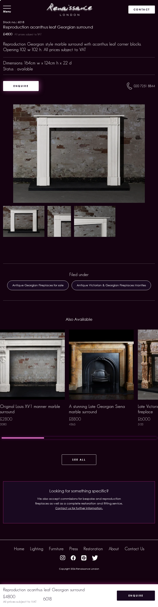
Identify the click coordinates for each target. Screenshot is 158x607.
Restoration (93, 548)
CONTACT (142, 9)
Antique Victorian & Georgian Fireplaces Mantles (111, 285)
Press (73, 548)
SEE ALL (79, 459)
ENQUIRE (20, 86)
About (114, 548)
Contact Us (134, 548)
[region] (79, 384)
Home (19, 548)
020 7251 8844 (144, 86)
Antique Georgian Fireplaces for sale (38, 285)
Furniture (56, 548)
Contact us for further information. (79, 508)
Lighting (36, 548)
